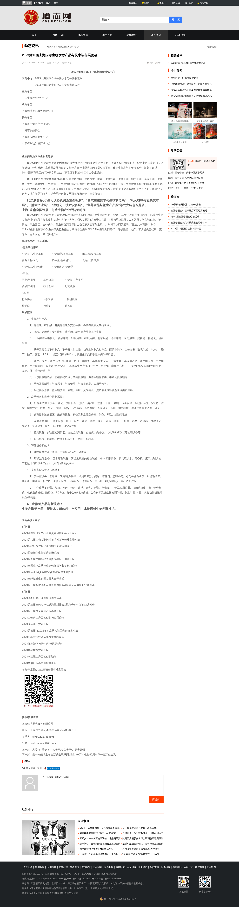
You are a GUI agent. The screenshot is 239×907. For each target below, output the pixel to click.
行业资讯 (74, 46)
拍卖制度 (108, 867)
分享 (159, 63)
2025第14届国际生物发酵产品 (186, 228)
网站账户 (188, 867)
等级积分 (74, 867)
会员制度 (131, 867)
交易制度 (97, 867)
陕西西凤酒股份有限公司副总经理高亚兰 (142, 838)
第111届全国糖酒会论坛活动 (185, 216)
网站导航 (204, 3)
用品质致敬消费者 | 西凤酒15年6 (96, 849)
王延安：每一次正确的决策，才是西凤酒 (100, 838)
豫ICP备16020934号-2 (84, 878)
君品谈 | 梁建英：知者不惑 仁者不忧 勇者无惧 (58, 749)
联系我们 (211, 867)
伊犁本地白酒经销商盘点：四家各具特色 (191, 84)
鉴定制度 (120, 867)
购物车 (147, 3)
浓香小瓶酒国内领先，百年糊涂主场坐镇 (142, 843)
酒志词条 (27, 867)
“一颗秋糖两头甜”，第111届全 (186, 204)
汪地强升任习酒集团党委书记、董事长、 (100, 854)
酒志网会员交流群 (91, 873)
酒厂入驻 (176, 3)
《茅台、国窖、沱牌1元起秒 (189, 188)
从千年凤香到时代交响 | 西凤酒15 (139, 828)
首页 (34, 35)
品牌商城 (131, 35)
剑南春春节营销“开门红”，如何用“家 (98, 833)
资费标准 (86, 867)
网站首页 (51, 46)
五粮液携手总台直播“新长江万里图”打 (141, 849)
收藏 (151, 63)
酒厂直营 (189, 3)
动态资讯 (156, 35)
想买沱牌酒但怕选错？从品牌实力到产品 (191, 96)
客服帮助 (39, 867)
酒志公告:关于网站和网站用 (189, 177)
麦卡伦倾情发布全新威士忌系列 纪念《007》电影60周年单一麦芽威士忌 (74, 754)
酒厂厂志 (58, 35)
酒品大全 (83, 35)
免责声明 (154, 867)
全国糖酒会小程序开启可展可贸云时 (189, 210)
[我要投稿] (212, 46)
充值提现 (63, 867)
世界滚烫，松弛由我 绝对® (184, 78)
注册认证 (51, 867)
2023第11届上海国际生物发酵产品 (188, 63)
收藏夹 (162, 3)
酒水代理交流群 (109, 873)
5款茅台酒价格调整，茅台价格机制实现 (100, 828)
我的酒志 (133, 3)
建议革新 (199, 867)
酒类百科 (107, 35)
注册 (48, 3)
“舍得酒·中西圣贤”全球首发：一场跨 (140, 854)
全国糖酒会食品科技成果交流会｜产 (189, 222)
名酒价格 (180, 35)
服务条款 (142, 867)
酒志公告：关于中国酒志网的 (189, 172)
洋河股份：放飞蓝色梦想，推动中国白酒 (142, 833)
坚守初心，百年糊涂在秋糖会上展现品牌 (100, 843)
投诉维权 (165, 867)
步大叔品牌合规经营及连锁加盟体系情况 (191, 90)
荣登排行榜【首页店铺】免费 (189, 183)
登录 (56, 3)
